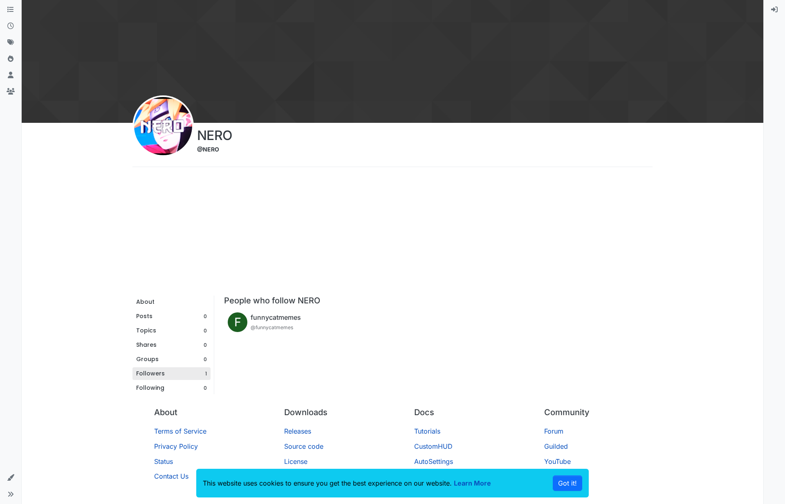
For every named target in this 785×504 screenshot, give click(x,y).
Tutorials (427, 431)
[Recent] (10, 26)
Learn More (472, 483)
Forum (553, 431)
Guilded (556, 446)
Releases (297, 431)
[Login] (774, 9)
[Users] (10, 75)
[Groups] (10, 91)
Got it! (567, 483)
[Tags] (10, 42)
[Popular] (10, 59)
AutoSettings (433, 461)
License (295, 461)
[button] (10, 477)
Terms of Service (180, 431)
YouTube (557, 461)
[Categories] (10, 9)
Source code (303, 446)
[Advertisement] (392, 234)
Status (163, 461)
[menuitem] (774, 9)
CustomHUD (433, 446)
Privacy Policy (176, 446)
